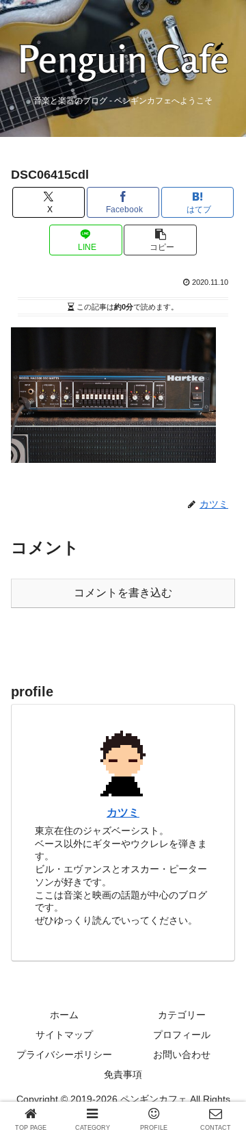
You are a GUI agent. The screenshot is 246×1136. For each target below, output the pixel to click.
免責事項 (123, 1074)
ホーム (64, 1014)
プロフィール (181, 1034)
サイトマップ (64, 1034)
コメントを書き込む (123, 592)
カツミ (123, 812)
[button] (160, 240)
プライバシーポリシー (64, 1054)
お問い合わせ (181, 1054)
